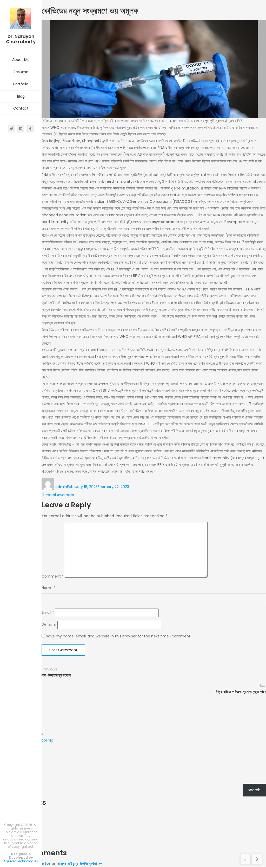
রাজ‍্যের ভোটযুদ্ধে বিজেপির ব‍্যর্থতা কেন (79, 863)
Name (48, 587)
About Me (21, 59)
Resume (21, 71)
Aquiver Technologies (21, 861)
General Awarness (58, 494)
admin (61, 486)
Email (48, 612)
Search (6, 778)
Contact (21, 108)
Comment (53, 576)
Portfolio (20, 84)
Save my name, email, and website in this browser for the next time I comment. (118, 636)
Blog (21, 96)
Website (49, 624)
